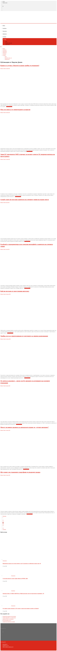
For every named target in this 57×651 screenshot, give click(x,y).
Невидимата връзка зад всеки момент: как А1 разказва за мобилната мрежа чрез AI (22, 563)
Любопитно (5, 52)
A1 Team (4, 39)
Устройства (4, 28)
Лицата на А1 (7, 44)
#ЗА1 (6, 41)
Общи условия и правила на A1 (8, 646)
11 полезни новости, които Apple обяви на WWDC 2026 (15, 578)
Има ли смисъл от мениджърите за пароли (15, 109)
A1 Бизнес (4, 36)
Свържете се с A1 (6, 645)
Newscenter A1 (5, 644)
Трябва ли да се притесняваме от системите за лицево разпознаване (24, 336)
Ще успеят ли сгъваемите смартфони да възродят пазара (20, 472)
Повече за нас (5, 2)
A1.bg (4, 1)
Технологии (5, 31)
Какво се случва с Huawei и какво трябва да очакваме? (19, 65)
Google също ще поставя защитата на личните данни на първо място (24, 199)
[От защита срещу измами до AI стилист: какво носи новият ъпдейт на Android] (7, 605)
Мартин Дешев (3, 68)
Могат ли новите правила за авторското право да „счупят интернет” (24, 427)
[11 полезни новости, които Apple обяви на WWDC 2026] (7, 575)
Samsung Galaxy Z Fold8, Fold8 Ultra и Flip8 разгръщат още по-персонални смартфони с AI (23, 593)
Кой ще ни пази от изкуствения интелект (14, 291)
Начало (4, 25)
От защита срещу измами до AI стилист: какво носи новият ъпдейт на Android (21, 608)
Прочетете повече (9, 106)
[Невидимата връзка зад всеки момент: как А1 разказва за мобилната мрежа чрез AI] (19, 559)
